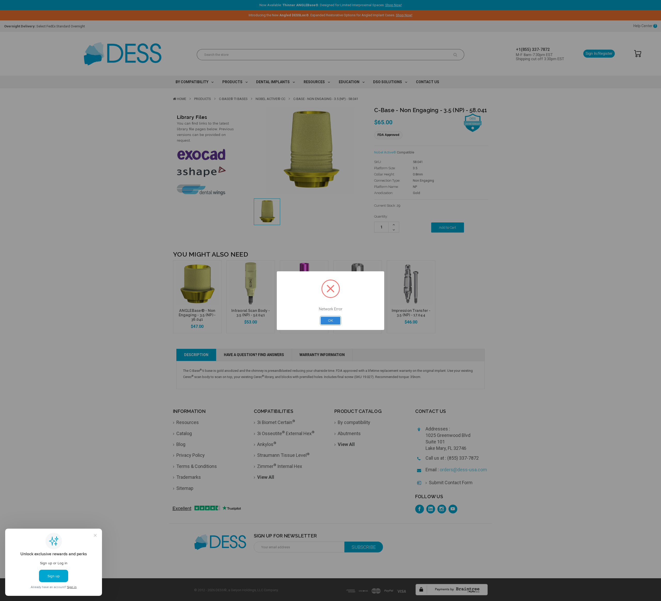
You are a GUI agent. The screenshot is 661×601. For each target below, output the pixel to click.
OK (330, 320)
